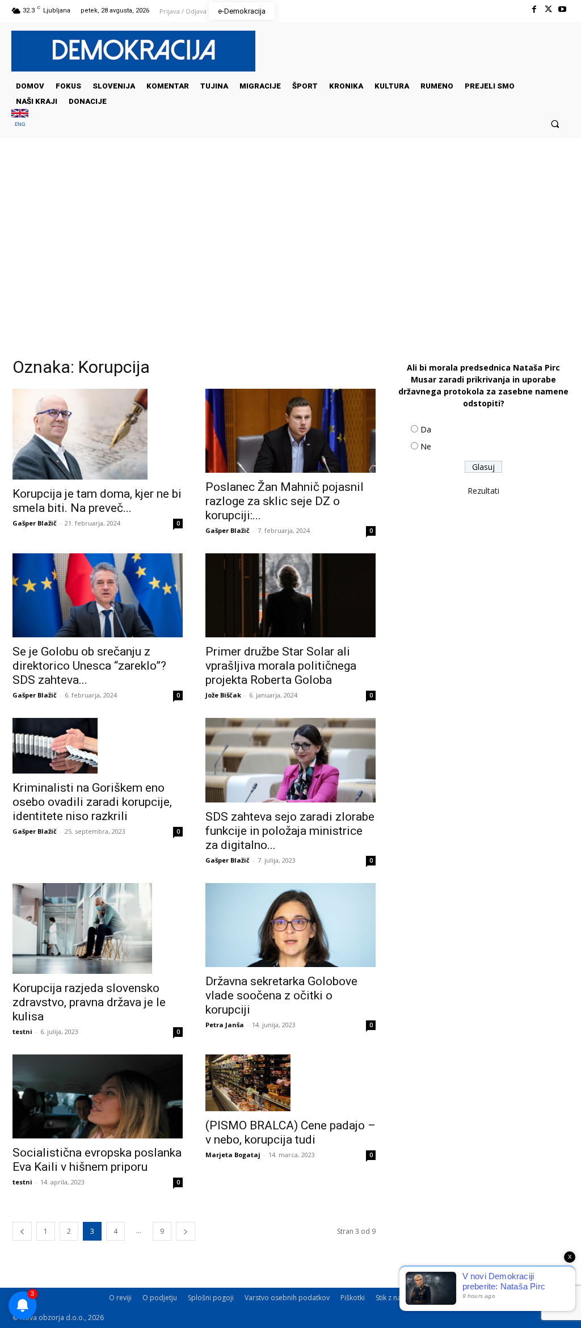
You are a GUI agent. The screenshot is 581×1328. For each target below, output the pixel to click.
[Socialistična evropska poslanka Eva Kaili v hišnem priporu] (97, 1096)
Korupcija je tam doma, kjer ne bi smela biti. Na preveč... (97, 501)
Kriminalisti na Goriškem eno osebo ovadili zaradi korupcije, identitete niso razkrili (92, 802)
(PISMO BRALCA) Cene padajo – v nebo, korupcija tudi (290, 1132)
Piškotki (352, 1297)
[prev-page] (22, 1231)
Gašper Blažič (34, 523)
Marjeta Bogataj (232, 1154)
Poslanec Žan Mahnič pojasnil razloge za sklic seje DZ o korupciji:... (284, 501)
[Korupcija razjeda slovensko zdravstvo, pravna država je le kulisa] (97, 928)
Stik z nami (392, 1297)
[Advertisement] (290, 251)
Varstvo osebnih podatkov (287, 1297)
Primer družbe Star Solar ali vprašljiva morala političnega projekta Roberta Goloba (280, 666)
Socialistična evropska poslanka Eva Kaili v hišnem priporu (97, 1160)
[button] (555, 123)
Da (425, 429)
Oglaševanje (440, 1297)
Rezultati (483, 490)
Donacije (531, 1297)
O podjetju (159, 1297)
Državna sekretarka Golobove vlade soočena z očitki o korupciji (281, 995)
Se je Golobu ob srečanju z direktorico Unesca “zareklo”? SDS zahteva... (89, 666)
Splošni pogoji (211, 1297)
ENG (20, 124)
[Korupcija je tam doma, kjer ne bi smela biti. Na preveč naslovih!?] (97, 434)
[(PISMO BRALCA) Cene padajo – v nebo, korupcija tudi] (290, 1082)
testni (22, 1031)
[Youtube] (562, 9)
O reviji (120, 1297)
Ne (425, 446)
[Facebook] (534, 9)
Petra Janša (224, 1024)
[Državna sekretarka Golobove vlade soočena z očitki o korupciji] (290, 925)
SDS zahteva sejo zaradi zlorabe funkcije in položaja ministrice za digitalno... (289, 831)
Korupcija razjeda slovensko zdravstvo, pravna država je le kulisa (89, 1002)
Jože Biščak (223, 695)
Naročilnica (488, 1297)
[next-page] (185, 1231)
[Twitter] (548, 9)
